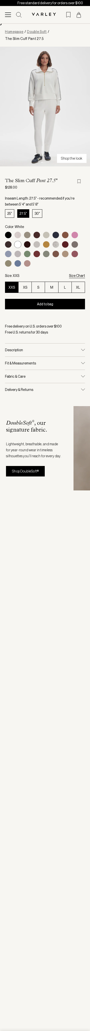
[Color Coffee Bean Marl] (8, 244)
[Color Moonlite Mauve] (75, 235)
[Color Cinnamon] (37, 254)
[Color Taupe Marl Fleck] (17, 254)
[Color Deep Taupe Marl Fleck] (55, 254)
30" (37, 214)
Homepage (14, 32)
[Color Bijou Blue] (17, 263)
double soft (37, 32)
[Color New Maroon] (65, 244)
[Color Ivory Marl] (17, 235)
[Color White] (17, 244)
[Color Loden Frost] (27, 254)
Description (14, 350)
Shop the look (71, 158)
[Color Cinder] (75, 244)
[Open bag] (78, 15)
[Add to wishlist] (81, 181)
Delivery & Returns (19, 390)
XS (25, 287)
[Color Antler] (27, 263)
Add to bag (45, 304)
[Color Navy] (55, 235)
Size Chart (77, 276)
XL (78, 287)
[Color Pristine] (46, 235)
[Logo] (45, 14)
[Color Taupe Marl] (27, 235)
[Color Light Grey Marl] (37, 244)
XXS (11, 287)
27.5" (23, 214)
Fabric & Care (15, 376)
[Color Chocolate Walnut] (27, 244)
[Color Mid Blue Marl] (8, 254)
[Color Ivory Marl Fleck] (55, 244)
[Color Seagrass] (8, 263)
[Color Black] (8, 235)
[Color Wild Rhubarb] (75, 254)
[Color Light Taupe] (65, 254)
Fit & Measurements (20, 363)
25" (9, 214)
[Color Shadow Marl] (46, 254)
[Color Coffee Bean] (37, 235)
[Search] (19, 15)
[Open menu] (8, 14)
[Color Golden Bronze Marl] (65, 235)
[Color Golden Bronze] (46, 244)
